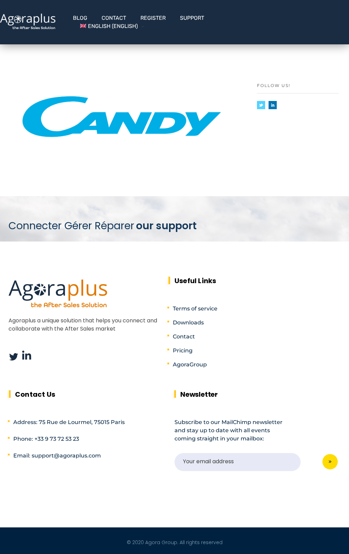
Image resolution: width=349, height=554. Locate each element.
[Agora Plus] (28, 21)
